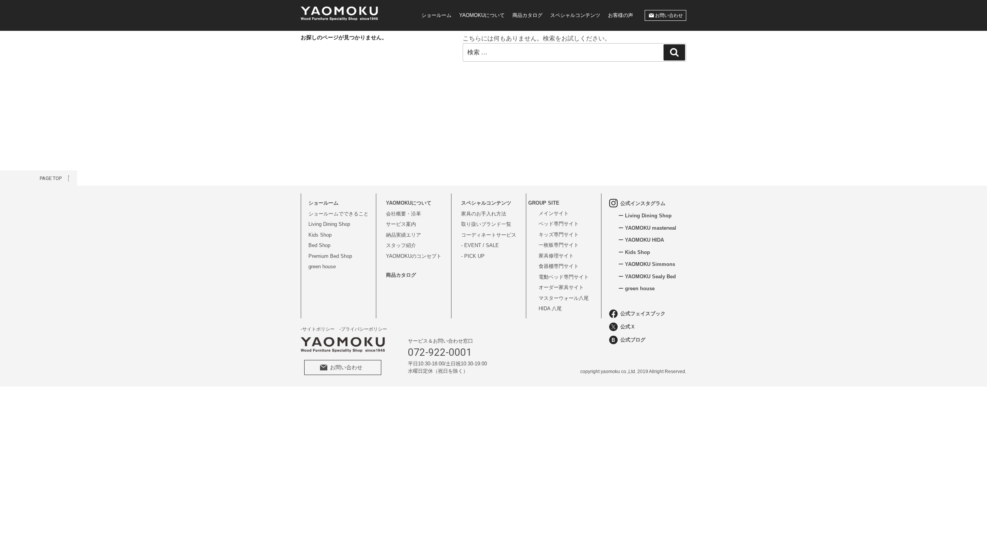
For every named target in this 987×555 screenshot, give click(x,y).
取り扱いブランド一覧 (486, 224)
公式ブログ (632, 340)
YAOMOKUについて (482, 15)
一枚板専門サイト (559, 245)
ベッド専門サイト (559, 224)
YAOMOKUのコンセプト (413, 256)
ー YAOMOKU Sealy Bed (647, 276)
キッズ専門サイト (559, 234)
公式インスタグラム (642, 203)
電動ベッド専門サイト (564, 277)
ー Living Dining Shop (645, 216)
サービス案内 (401, 224)
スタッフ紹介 (401, 245)
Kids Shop (320, 235)
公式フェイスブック (642, 313)
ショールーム (436, 15)
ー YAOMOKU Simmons (646, 264)
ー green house (636, 288)
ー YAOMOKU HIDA (641, 240)
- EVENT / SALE (480, 245)
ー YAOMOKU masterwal (647, 228)
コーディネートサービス (488, 235)
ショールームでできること (338, 214)
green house (322, 266)
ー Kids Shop (634, 252)
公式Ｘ (627, 327)
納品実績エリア (403, 235)
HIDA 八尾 (550, 308)
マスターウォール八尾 (564, 298)
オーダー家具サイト (561, 287)
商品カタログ (527, 15)
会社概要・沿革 (403, 214)
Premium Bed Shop (330, 256)
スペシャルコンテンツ (575, 15)
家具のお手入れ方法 (483, 214)
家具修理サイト (556, 256)
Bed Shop (319, 245)
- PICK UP (473, 256)
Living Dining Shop (329, 224)
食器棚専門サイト (559, 266)
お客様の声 (620, 15)
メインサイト (554, 213)
